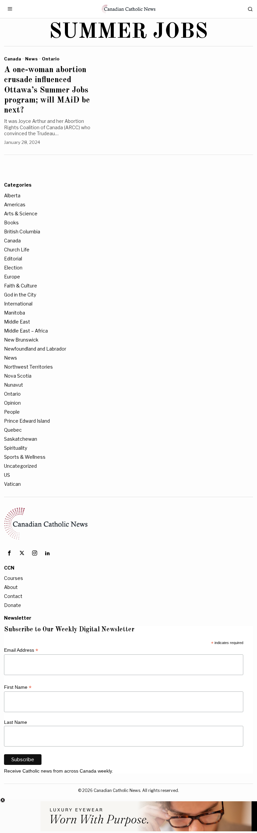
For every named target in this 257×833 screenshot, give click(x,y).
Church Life (16, 249)
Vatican (12, 484)
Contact (13, 596)
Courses (13, 578)
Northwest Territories (28, 367)
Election (13, 267)
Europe (12, 276)
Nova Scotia (17, 376)
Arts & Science (20, 213)
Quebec (13, 430)
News (31, 58)
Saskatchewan (20, 439)
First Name (17, 687)
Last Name (15, 722)
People (12, 412)
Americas (14, 204)
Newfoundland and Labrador (35, 349)
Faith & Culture (20, 285)
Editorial (13, 258)
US (7, 475)
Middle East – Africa (26, 331)
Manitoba (14, 313)
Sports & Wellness (25, 457)
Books (11, 222)
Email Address (21, 650)
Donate (12, 605)
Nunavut (13, 385)
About (11, 587)
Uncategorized (20, 466)
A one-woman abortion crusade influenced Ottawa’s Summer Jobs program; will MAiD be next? (47, 90)
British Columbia (22, 231)
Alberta (12, 195)
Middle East (17, 322)
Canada (12, 58)
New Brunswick (21, 340)
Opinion (12, 403)
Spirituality (15, 448)
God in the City (20, 294)
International (18, 303)
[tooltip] (9, 553)
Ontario (51, 58)
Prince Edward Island (27, 421)
